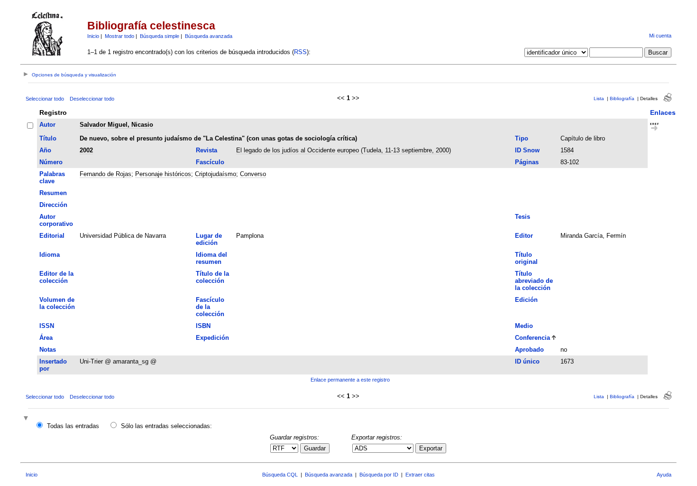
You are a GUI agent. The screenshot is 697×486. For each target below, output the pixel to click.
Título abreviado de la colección (534, 280)
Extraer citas (420, 474)
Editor (524, 235)
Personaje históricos (163, 174)
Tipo (521, 138)
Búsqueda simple (159, 36)
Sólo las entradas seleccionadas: (166, 426)
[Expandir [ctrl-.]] (27, 418)
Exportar (430, 448)
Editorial (51, 235)
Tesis (522, 216)
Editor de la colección (56, 277)
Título (47, 138)
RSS (300, 52)
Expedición (212, 337)
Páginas (527, 162)
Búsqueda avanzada (208, 36)
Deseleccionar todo (92, 99)
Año (45, 150)
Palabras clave (52, 177)
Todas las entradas (73, 426)
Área (46, 337)
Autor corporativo (56, 220)
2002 (86, 150)
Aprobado (529, 349)
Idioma (49, 254)
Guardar (315, 448)
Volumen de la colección (57, 303)
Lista (599, 98)
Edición (526, 299)
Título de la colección (212, 277)
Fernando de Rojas (105, 174)
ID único (527, 361)
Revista (206, 150)
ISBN (203, 325)
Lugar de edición (209, 239)
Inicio (93, 36)
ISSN (46, 325)
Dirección (53, 204)
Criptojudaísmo (215, 174)
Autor (47, 124)
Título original (526, 258)
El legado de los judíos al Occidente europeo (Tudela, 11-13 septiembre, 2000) (343, 150)
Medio (524, 325)
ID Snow (527, 150)
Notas (47, 349)
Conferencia (532, 337)
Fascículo (210, 162)
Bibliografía (622, 98)
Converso (253, 174)
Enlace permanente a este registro (350, 380)
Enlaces (663, 112)
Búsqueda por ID (378, 474)
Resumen (53, 192)
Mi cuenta (660, 35)
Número (51, 162)
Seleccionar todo (45, 99)
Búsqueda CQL (280, 474)
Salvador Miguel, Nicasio (116, 124)
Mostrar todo (119, 36)
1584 (567, 150)
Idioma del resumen (211, 258)
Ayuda (664, 474)
